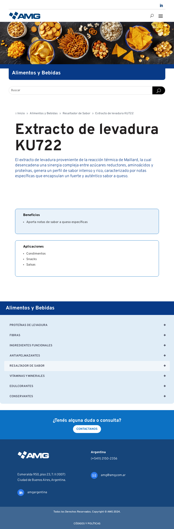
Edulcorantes (88, 386)
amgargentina (37, 492)
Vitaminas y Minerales (88, 376)
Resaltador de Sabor (76, 113)
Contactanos (87, 429)
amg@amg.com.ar (113, 475)
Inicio (20, 113)
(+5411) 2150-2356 (104, 459)
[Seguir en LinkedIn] (161, 5)
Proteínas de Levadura (88, 325)
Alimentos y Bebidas (44, 113)
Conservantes (88, 396)
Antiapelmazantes (88, 356)
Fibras (88, 335)
